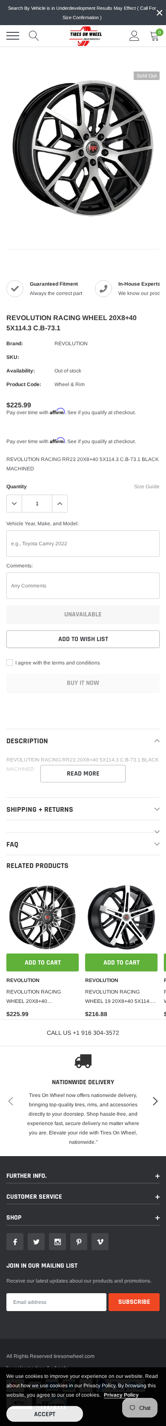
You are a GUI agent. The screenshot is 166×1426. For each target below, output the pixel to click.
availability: (20, 371)
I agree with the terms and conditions (57, 663)
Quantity (16, 487)
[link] (42, 917)
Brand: (14, 343)
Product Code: (23, 384)
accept (44, 1414)
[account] (134, 36)
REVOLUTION (71, 343)
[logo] (83, 35)
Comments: (19, 566)
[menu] (12, 35)
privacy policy (121, 1395)
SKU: (12, 357)
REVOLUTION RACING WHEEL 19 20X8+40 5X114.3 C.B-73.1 (119, 997)
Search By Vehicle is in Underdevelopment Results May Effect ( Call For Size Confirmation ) (82, 13)
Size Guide (147, 487)
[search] (34, 35)
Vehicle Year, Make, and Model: (42, 524)
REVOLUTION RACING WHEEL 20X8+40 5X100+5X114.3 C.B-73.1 (36, 997)
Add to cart (43, 962)
